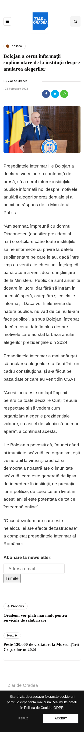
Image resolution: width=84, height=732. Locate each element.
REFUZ (23, 718)
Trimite (12, 578)
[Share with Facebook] (46, 94)
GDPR (58, 708)
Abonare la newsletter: (28, 557)
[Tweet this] (55, 94)
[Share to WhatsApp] (64, 94)
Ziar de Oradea (18, 81)
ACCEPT (61, 718)
